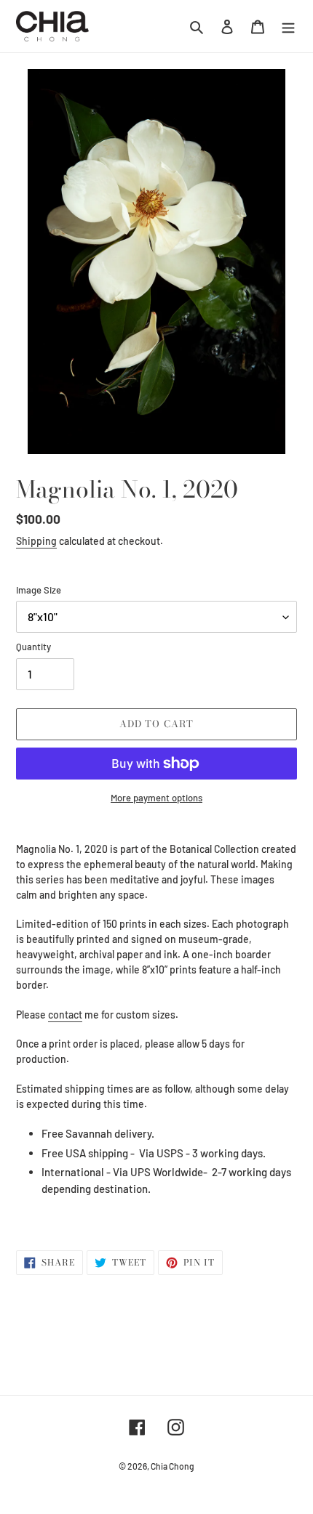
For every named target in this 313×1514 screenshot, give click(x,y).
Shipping (36, 541)
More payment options (156, 797)
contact (65, 1014)
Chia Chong (172, 1466)
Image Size (38, 590)
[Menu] (288, 25)
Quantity (33, 646)
